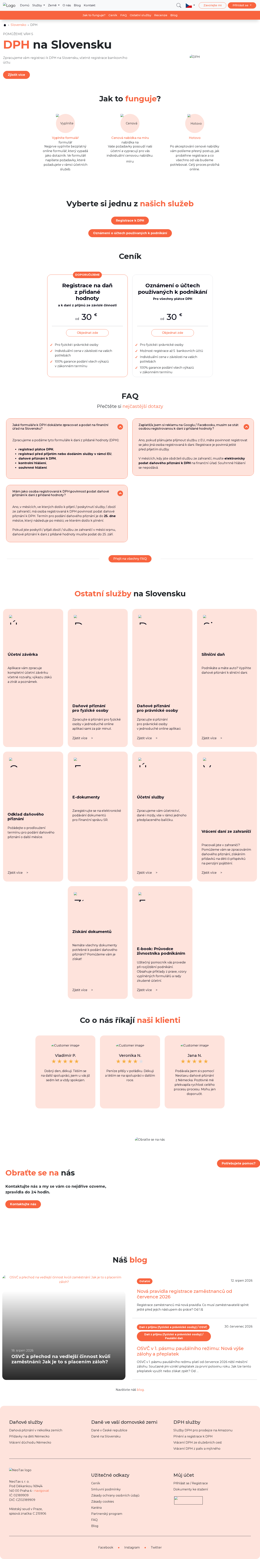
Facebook (105, 1547)
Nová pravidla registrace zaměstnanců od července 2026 (184, 1294)
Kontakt (89, 5)
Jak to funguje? (94, 15)
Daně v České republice (109, 1430)
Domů (24, 5)
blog (140, 1390)
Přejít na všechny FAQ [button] (130, 559)
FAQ (123, 15)
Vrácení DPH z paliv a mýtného (196, 1448)
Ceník (112, 15)
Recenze (160, 15)
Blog (77, 5)
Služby (37, 5)
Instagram (132, 1547)
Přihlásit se (241, 5)
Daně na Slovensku (106, 1436)
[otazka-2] (246, 427)
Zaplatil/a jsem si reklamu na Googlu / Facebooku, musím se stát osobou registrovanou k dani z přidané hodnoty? (188, 426)
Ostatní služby (140, 15)
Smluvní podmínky (106, 1489)
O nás (67, 5)
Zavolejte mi (212, 5)
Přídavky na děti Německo (29, 1436)
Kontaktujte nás (23, 1204)
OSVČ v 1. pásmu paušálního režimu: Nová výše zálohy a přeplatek (190, 1351)
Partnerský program (106, 1514)
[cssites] (5, 25)
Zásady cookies (102, 1501)
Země (52, 5)
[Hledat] (179, 5)
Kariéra (96, 1507)
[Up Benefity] (188, 1498)
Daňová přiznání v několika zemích (35, 1430)
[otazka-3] (120, 493)
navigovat (41, 1491)
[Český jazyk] (190, 5)
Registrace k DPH (130, 220)
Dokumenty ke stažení (190, 1489)
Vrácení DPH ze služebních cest (197, 1442)
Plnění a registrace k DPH (193, 1436)
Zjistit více (16, 75)
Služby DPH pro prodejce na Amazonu (203, 1430)
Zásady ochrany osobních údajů (115, 1495)
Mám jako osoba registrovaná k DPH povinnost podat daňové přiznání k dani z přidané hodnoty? (60, 493)
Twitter (156, 1547)
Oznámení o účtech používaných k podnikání (130, 233)
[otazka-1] (120, 427)
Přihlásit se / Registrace (190, 1483)
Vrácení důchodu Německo (30, 1442)
